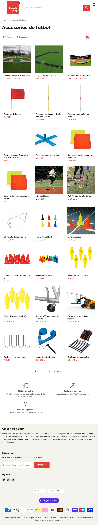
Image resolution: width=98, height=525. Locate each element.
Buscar (53, 518)
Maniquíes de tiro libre (78, 275)
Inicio (4, 20)
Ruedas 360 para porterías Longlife (47, 317)
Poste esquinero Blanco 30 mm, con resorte (16, 156)
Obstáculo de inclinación (15, 237)
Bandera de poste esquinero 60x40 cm (80, 156)
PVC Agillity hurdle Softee (79, 196)
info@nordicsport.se (81, 394)
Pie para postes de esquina (47, 155)
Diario (46, 518)
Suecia (54, 491)
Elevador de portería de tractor (78, 317)
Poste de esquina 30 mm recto (78, 115)
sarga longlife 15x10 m (46, 75)
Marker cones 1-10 (44, 275)
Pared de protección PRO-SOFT (15, 317)
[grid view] (87, 37)
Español (38, 491)
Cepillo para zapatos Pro (78, 357)
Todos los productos (12, 518)
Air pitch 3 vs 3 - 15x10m (79, 75)
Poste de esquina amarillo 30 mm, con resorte (49, 115)
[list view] (93, 37)
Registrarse (41, 464)
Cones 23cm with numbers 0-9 (17, 276)
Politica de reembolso (85, 518)
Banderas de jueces (12, 114)
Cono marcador (74, 237)
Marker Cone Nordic (44, 237)
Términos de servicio (66, 518)
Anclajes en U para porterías (16, 357)
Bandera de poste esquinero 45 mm (16, 197)
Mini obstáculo (42, 196)
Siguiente (57, 371)
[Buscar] (86, 8)
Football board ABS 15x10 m (17, 75)
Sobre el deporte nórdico (32, 518)
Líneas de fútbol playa (45, 357)
